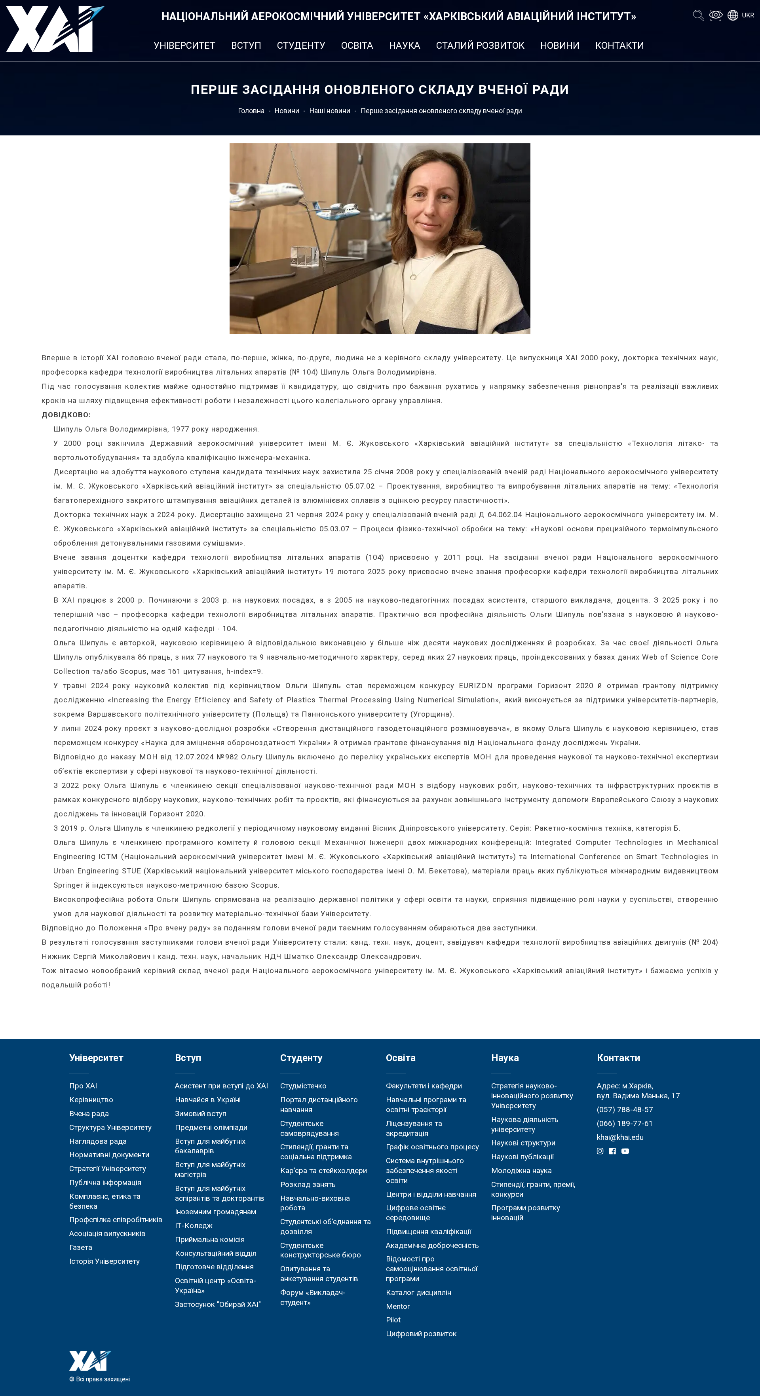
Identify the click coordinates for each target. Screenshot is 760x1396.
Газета (80, 1247)
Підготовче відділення (214, 1266)
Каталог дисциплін (418, 1292)
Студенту (301, 45)
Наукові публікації (522, 1156)
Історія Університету (104, 1261)
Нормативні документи (109, 1154)
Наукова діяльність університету (525, 1124)
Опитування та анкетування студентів (319, 1273)
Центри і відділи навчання (431, 1194)
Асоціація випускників (107, 1233)
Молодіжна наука (521, 1170)
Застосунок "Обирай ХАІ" (218, 1304)
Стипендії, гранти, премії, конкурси (533, 1189)
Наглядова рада (98, 1141)
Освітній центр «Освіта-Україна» (215, 1285)
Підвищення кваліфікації (428, 1231)
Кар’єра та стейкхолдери (323, 1170)
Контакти (619, 45)
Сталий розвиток (480, 45)
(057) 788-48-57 (625, 1109)
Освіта (357, 45)
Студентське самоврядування (309, 1128)
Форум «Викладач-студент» (313, 1297)
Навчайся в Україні (208, 1099)
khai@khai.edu (620, 1137)
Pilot (393, 1319)
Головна (251, 111)
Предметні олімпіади (211, 1127)
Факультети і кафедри (424, 1085)
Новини (560, 45)
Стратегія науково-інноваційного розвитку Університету (532, 1095)
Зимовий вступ (200, 1113)
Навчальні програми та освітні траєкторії (426, 1104)
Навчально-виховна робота (315, 1203)
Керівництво (91, 1099)
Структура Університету (110, 1127)
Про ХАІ (83, 1085)
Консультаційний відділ (215, 1253)
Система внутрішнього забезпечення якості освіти (425, 1170)
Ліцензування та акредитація (414, 1128)
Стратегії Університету (107, 1168)
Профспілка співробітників (116, 1219)
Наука (404, 45)
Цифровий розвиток (421, 1333)
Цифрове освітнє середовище (416, 1212)
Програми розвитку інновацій (525, 1212)
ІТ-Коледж (194, 1225)
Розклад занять (308, 1184)
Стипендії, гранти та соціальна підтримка (316, 1151)
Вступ (246, 45)
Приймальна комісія (210, 1239)
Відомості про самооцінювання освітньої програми (431, 1268)
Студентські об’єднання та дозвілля (325, 1226)
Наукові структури (523, 1142)
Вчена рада (89, 1113)
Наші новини (330, 111)
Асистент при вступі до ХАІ (221, 1085)
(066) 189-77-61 (625, 1123)
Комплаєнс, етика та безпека (105, 1201)
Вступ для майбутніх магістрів (210, 1169)
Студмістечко (303, 1085)
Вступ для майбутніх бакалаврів (210, 1146)
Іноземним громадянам (215, 1211)
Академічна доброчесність (432, 1245)
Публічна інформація (105, 1182)
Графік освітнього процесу (432, 1146)
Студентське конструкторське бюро (320, 1250)
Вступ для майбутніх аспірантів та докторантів (219, 1193)
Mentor (398, 1306)
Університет (184, 45)
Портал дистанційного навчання (319, 1104)
